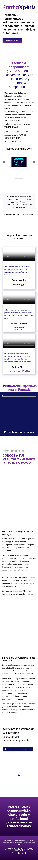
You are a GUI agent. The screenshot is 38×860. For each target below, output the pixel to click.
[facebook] (16, 853)
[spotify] (25, 853)
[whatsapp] (22, 853)
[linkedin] (19, 853)
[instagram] (12, 853)
